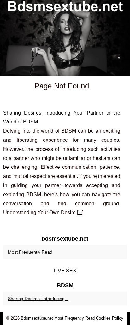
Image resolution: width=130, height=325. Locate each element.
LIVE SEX (65, 270)
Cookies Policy (109, 318)
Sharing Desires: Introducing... (38, 298)
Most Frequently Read (30, 251)
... (80, 212)
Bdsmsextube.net (37, 318)
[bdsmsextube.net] (65, 38)
